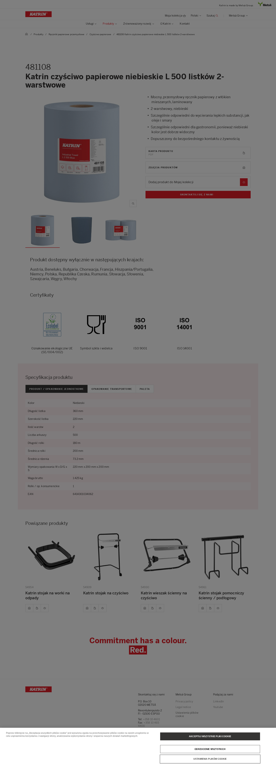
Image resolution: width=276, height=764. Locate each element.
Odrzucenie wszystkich (210, 749)
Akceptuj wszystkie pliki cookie (210, 736)
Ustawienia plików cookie (210, 759)
